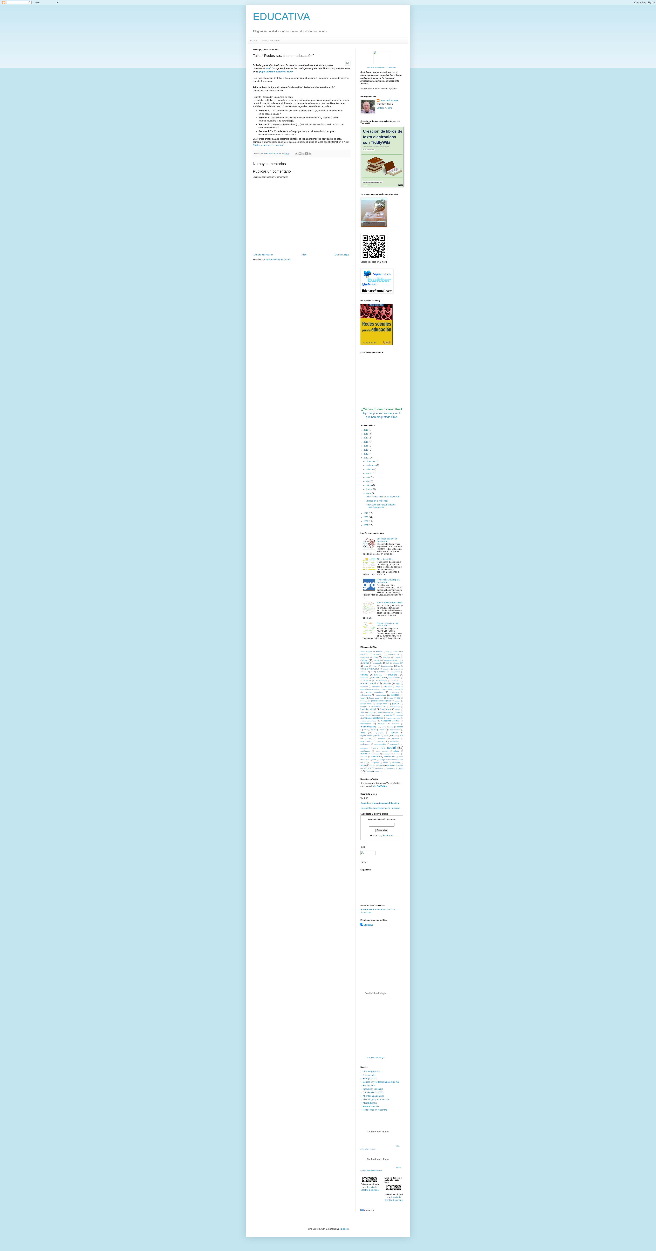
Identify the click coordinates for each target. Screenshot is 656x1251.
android (379, 651)
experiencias (381, 695)
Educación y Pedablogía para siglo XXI (381, 1082)
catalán (377, 660)
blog (376, 657)
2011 (366, 458)
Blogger (344, 1229)
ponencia (382, 738)
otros (386, 735)
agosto (369, 473)
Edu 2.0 (378, 675)
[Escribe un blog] (300, 153)
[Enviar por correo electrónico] (296, 153)
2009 (366, 517)
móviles (374, 730)
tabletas (366, 760)
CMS (387, 663)
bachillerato (377, 654)
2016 (366, 442)
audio (395, 651)
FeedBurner (388, 835)
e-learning (381, 672)
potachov (395, 738)
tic (365, 762)
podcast (368, 738)
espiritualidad (374, 689)
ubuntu (372, 765)
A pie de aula (369, 1075)
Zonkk (368, 771)
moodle (400, 727)
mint (384, 727)
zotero (376, 771)
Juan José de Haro (389, 100)
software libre (389, 757)
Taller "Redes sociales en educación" (383, 497)
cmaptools (377, 663)
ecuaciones (395, 672)
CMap (366, 663)
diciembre (371, 461)
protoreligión (395, 744)
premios (381, 741)
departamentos (387, 666)
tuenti (385, 762)
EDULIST (395, 680)
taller (374, 760)
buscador (386, 657)
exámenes (395, 692)
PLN (401, 735)
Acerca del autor (271, 40)
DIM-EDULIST (373, 669)
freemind (363, 701)
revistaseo (375, 754)
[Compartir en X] (303, 153)
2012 (366, 454)
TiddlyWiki (374, 762)
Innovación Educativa (373, 1089)
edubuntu (364, 678)
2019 (366, 430)
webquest (379, 768)
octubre (369, 469)
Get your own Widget (376, 1058)
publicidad (364, 748)
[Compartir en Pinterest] (309, 153)
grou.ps (395, 703)
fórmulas (389, 698)
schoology (386, 754)
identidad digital (368, 709)
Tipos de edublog (385, 559)
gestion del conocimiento (381, 701)
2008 (366, 521)
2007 (366, 525)
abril (368, 481)
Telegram (383, 760)
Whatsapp (391, 768)
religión (396, 751)
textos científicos (396, 760)
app (387, 651)
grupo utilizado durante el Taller (276, 71)
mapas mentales (393, 718)
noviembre (371, 465)
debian (374, 666)
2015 (366, 446)
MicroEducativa (370, 1103)
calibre (397, 657)
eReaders (388, 686)
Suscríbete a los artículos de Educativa (380, 803)
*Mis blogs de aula (371, 1071)
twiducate (396, 762)
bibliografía (364, 657)
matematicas (365, 724)
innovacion (385, 709)
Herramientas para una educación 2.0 (388, 624)
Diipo (398, 666)
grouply (363, 706)
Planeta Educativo (371, 1106)
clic (402, 660)
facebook (395, 695)
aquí (268, 68)
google (397, 701)
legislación (389, 712)
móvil (365, 730)
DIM (362, 669)
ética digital (387, 689)
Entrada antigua (341, 255)
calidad (364, 660)
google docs (365, 704)
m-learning (388, 715)
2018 (366, 434)
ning (362, 732)
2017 (366, 438)
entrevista (376, 686)
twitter (363, 765)
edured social (368, 683)
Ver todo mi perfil (384, 108)
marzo (369, 485)
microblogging (368, 726)
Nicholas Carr (395, 730)
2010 (366, 513)
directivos (387, 669)
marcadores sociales (390, 721)
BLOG (253, 40)
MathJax (381, 724)
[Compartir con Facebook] (306, 153)
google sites (382, 704)
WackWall (390, 765)
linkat (399, 712)
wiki (401, 768)
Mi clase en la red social (377, 501)
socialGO (375, 756)
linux (362, 715)
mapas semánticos (368, 721)
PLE (394, 735)
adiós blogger (366, 651)
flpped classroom (376, 698)
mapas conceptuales (373, 718)
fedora (363, 698)
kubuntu (370, 712)
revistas (363, 754)
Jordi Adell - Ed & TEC (373, 1092)
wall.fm (400, 765)
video (380, 765)
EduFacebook (381, 680)
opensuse (379, 733)
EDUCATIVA (281, 16)
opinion (394, 733)
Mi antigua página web (373, 1096)
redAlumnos (365, 751)
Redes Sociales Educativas (389, 602)
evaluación (399, 689)
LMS (369, 715)
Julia (362, 712)
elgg (397, 683)
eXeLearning (365, 695)
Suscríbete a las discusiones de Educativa (380, 808)
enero (369, 493)
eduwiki (387, 683)
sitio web (363, 757)
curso (366, 666)
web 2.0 (367, 768)
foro (398, 698)
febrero (369, 489)
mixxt (391, 727)
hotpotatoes (395, 706)
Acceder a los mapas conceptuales (382, 67)
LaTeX (379, 712)
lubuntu (377, 715)
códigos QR (398, 663)
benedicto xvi (393, 654)
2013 (366, 450)
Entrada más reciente (264, 255)
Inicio (304, 255)
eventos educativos (374, 692)
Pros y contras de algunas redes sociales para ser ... (380, 506)
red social (388, 747)
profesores (365, 744)
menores (395, 724)
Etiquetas (368, 925)
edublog (392, 674)
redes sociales (382, 751)
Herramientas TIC (378, 706)
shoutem (397, 754)
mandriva (399, 715)
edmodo (364, 675)
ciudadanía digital (390, 660)
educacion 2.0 (378, 677)
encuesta (364, 686)
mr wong (383, 730)
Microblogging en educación (376, 1099)
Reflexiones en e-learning (375, 1110)
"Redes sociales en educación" (268, 145)
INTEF (397, 709)
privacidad (394, 741)
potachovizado (366, 741)
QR (374, 748)
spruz (401, 757)
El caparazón (369, 1085)
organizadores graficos (370, 735)
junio (368, 477)
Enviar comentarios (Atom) (278, 260)
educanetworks (394, 678)
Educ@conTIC (370, 1078)
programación (380, 744)
